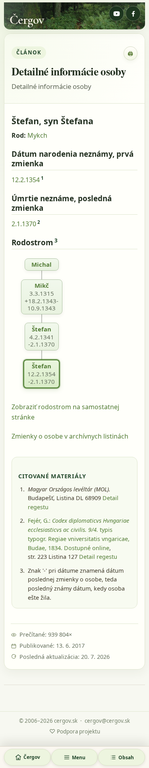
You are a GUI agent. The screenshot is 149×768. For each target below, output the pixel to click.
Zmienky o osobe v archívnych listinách (70, 436)
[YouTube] (116, 13)
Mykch (37, 135)
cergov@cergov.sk (107, 720)
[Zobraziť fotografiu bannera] (74, 15)
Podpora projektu (74, 731)
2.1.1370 (24, 223)
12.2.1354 (26, 179)
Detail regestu (98, 556)
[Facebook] (133, 13)
